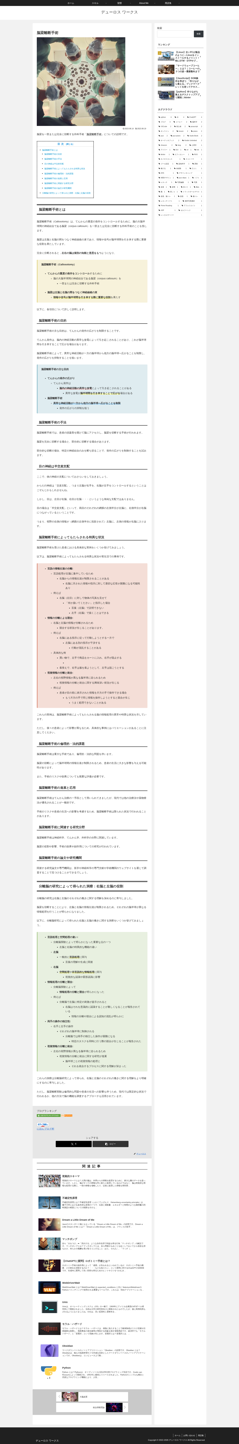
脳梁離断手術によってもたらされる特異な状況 (64, 168)
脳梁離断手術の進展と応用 (56, 178)
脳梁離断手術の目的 (53, 154)
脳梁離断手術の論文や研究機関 (58, 188)
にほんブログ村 (45, 1128)
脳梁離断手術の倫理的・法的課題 (58, 173)
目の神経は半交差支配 (54, 164)
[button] (110, 1144)
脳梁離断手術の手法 (53, 159)
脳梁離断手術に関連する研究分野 (58, 183)
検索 (159, 28)
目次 (61, 144)
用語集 (201, 1435)
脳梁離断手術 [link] (94, 134)
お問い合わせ (189, 1435)
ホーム (177, 1435)
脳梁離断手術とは (50, 150)
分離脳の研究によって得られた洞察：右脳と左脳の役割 (66, 193)
